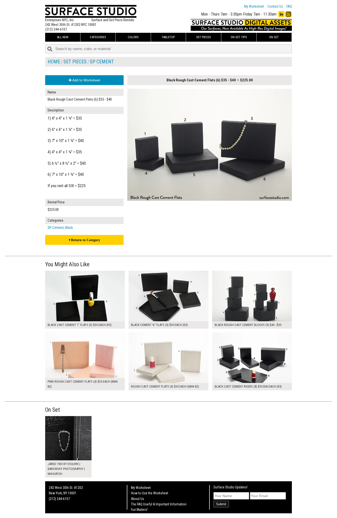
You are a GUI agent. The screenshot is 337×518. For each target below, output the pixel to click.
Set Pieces (203, 37)
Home (54, 62)
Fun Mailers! (139, 510)
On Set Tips (239, 37)
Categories (98, 37)
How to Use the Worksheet (149, 493)
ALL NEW (62, 37)
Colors (133, 37)
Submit (221, 504)
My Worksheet (254, 6)
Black (69, 227)
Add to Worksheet (86, 80)
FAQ (289, 6)
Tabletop (168, 37)
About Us (137, 499)
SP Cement (102, 62)
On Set (274, 37)
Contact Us (275, 6)
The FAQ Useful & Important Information (159, 504)
